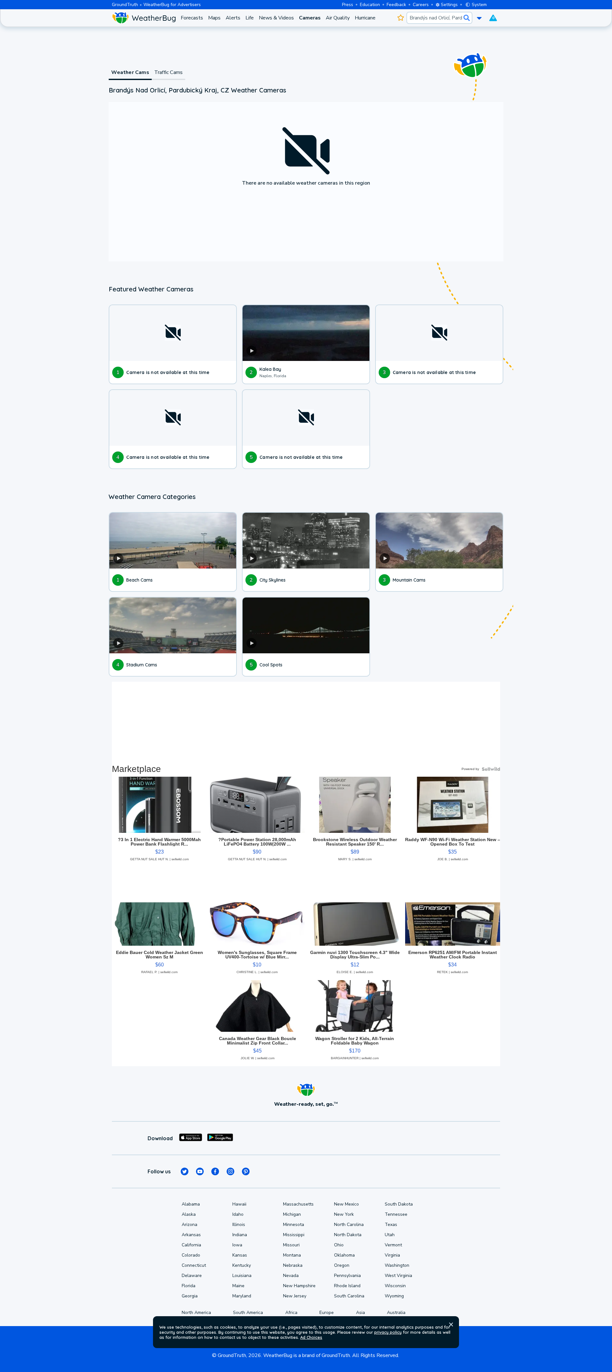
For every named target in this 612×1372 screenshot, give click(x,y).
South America (248, 1313)
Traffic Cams (168, 72)
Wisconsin (395, 1286)
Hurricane (365, 17)
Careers (421, 5)
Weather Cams (130, 72)
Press (347, 5)
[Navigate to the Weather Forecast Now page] (144, 17)
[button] (451, 1324)
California (191, 1245)
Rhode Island (347, 1286)
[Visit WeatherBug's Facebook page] (215, 1171)
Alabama (191, 1204)
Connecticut (194, 1265)
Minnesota (293, 1225)
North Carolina (349, 1225)
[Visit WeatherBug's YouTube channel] (200, 1171)
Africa (291, 1313)
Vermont (393, 1245)
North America (196, 1313)
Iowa (237, 1245)
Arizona (189, 1225)
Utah (390, 1235)
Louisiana (241, 1276)
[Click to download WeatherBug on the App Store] (190, 1138)
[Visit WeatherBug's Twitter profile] (184, 1171)
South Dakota (399, 1204)
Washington (397, 1265)
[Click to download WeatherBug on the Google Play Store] (220, 1138)
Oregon (341, 1265)
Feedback (396, 5)
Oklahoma (344, 1255)
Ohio (339, 1245)
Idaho (238, 1214)
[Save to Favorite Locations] (400, 18)
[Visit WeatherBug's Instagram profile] (230, 1171)
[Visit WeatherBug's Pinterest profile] (246, 1171)
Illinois (238, 1225)
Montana (292, 1255)
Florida (188, 1286)
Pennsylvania (347, 1276)
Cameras (310, 17)
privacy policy (388, 1332)
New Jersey (294, 1296)
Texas (391, 1225)
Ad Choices (311, 1337)
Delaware (192, 1276)
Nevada (291, 1276)
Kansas (239, 1255)
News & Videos (276, 17)
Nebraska (292, 1265)
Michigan (292, 1214)
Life (249, 17)
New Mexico (346, 1204)
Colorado (191, 1255)
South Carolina (349, 1296)
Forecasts (192, 17)
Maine (238, 1286)
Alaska (189, 1214)
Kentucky (241, 1265)
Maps (214, 17)
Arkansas (191, 1235)
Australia (396, 1313)
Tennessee (396, 1214)
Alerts (233, 17)
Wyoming (394, 1296)
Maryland (241, 1296)
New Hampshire (299, 1286)
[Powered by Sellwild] (491, 769)
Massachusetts (298, 1204)
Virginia (392, 1255)
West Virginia (398, 1276)
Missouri (291, 1245)
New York (344, 1214)
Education (370, 5)
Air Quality (338, 17)
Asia (360, 1313)
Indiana (239, 1235)
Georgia (190, 1296)
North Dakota (347, 1235)
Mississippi (293, 1235)
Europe (326, 1313)
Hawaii (239, 1204)
